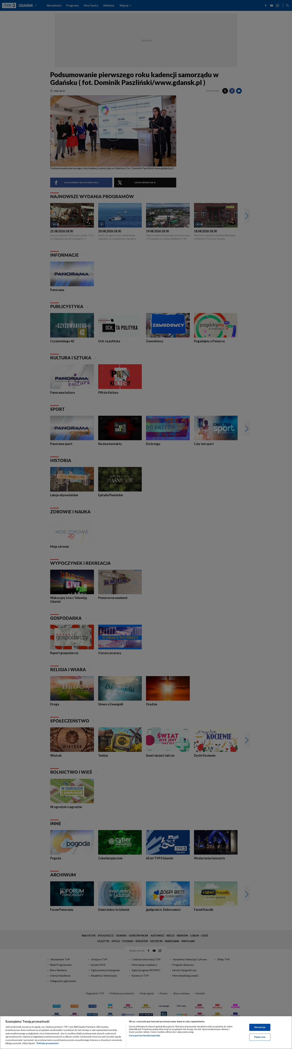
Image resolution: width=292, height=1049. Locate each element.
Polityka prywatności (48, 1043)
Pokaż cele (259, 1037)
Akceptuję (259, 1027)
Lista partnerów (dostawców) (144, 1035)
